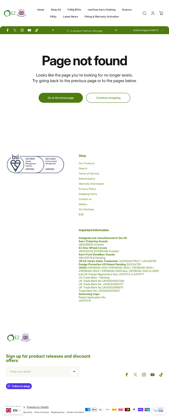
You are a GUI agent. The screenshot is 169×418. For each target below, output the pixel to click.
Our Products (87, 163)
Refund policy (87, 178)
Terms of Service (89, 173)
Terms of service (41, 412)
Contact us (85, 199)
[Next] (115, 30)
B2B (81, 214)
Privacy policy (26, 412)
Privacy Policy (87, 188)
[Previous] (53, 30)
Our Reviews (86, 209)
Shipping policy (58, 412)
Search (83, 168)
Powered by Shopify (38, 407)
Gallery (83, 204)
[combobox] (148, 30)
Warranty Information (91, 183)
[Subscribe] (74, 371)
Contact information (75, 412)
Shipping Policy (88, 194)
